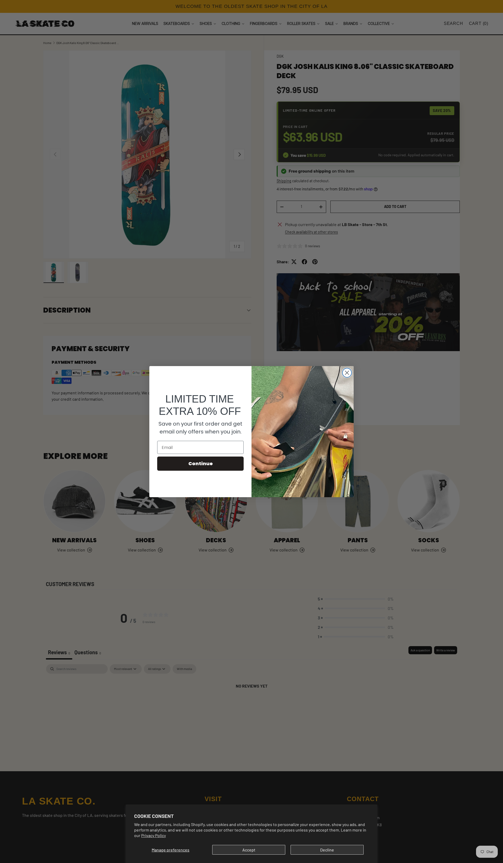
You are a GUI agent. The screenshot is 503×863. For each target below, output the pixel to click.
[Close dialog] (347, 372)
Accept (248, 849)
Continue (200, 463)
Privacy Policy (153, 835)
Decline (327, 849)
